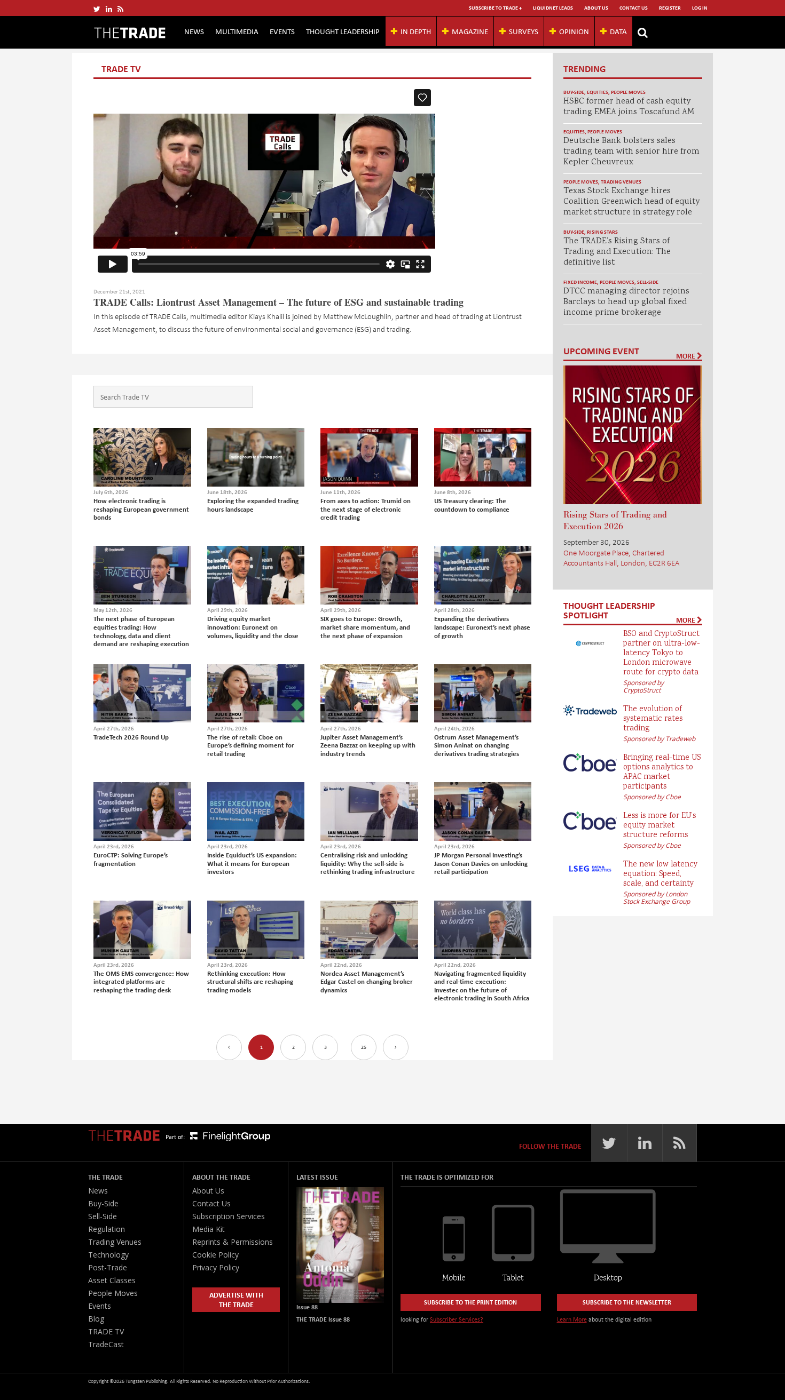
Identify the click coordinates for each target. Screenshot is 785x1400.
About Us (596, 7)
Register (670, 7)
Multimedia (236, 31)
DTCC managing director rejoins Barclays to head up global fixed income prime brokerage (626, 302)
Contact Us (633, 7)
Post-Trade (107, 1267)
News (194, 31)
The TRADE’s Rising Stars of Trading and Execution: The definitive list (617, 252)
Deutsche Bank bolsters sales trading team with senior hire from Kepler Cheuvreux (631, 152)
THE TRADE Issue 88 (323, 1319)
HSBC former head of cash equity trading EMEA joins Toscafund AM (628, 107)
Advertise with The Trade (236, 1299)
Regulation (106, 1229)
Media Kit (208, 1229)
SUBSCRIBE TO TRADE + (495, 7)
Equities (597, 92)
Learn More (572, 1319)
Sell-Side (647, 282)
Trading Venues (621, 181)
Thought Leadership (343, 31)
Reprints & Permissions (232, 1242)
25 (363, 1047)
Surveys (523, 31)
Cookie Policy (215, 1255)
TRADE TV (106, 1331)
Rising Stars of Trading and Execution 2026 (615, 520)
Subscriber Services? (456, 1319)
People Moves (628, 92)
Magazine (470, 31)
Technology (108, 1255)
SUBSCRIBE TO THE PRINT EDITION (470, 1302)
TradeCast (106, 1344)
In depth (416, 31)
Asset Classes (112, 1280)
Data (618, 31)
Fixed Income (580, 282)
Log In (700, 7)
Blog (96, 1319)
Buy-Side (573, 92)
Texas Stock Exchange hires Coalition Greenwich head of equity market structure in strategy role (631, 202)
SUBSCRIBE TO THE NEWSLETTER (627, 1302)
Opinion (574, 31)
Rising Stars (602, 231)
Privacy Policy (215, 1267)
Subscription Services (228, 1216)
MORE (686, 356)
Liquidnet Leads (553, 7)
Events (282, 31)
